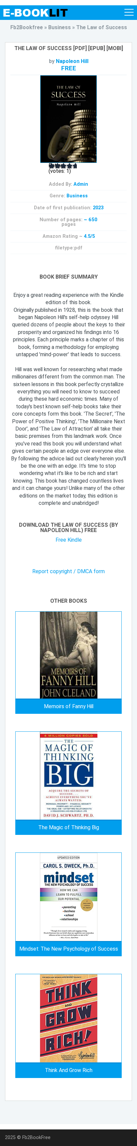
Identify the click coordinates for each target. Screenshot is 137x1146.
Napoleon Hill (72, 61)
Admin (80, 184)
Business (77, 196)
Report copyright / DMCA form (68, 571)
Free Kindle (69, 540)
